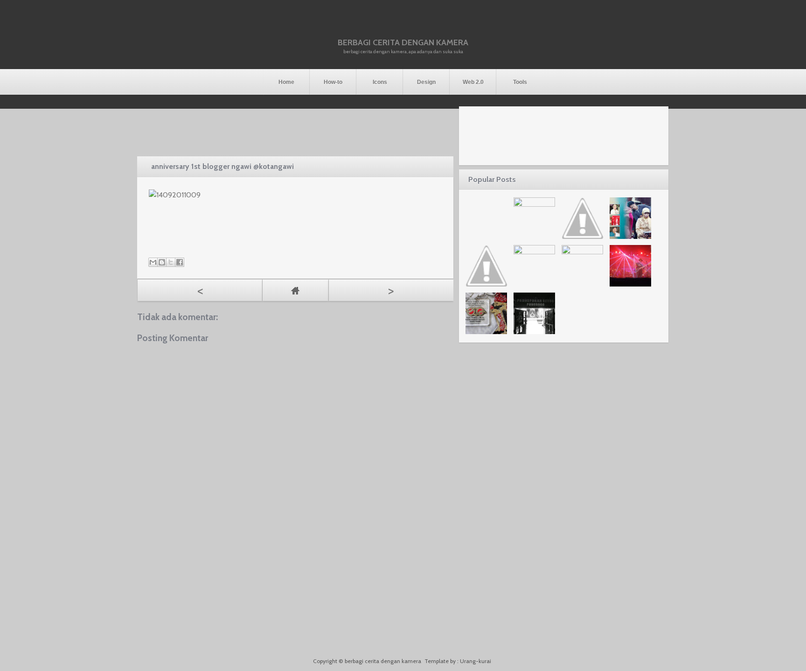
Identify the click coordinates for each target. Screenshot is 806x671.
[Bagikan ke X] (170, 262)
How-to (333, 82)
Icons (380, 82)
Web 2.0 (473, 82)
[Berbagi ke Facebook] (179, 262)
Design (426, 82)
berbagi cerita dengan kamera (403, 42)
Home (286, 82)
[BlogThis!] (162, 262)
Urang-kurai (475, 660)
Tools (520, 82)
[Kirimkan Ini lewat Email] (153, 262)
